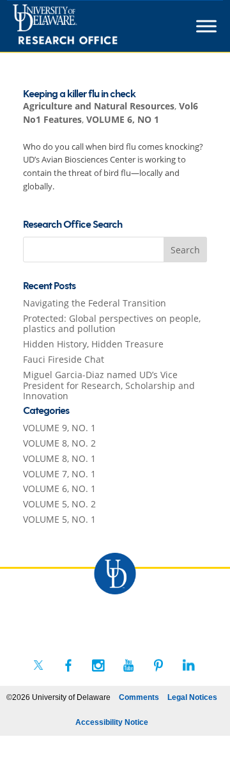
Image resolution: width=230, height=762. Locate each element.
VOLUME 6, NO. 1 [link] (59, 488)
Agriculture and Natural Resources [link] (98, 106)
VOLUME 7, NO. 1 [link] (59, 474)
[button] (185, 249)
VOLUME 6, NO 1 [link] (122, 119)
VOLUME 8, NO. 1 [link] (59, 458)
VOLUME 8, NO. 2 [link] (59, 443)
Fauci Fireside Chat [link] (63, 359)
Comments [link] (139, 697)
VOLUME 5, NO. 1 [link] (59, 519)
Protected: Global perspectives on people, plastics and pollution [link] (112, 323)
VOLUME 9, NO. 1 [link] (59, 428)
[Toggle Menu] (206, 26)
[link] (88, 26)
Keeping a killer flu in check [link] (79, 94)
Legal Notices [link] (192, 697)
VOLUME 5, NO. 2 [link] (59, 504)
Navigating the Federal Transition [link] (94, 303)
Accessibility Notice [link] (111, 722)
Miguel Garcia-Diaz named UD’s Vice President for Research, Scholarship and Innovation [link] (109, 385)
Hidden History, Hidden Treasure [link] (93, 344)
